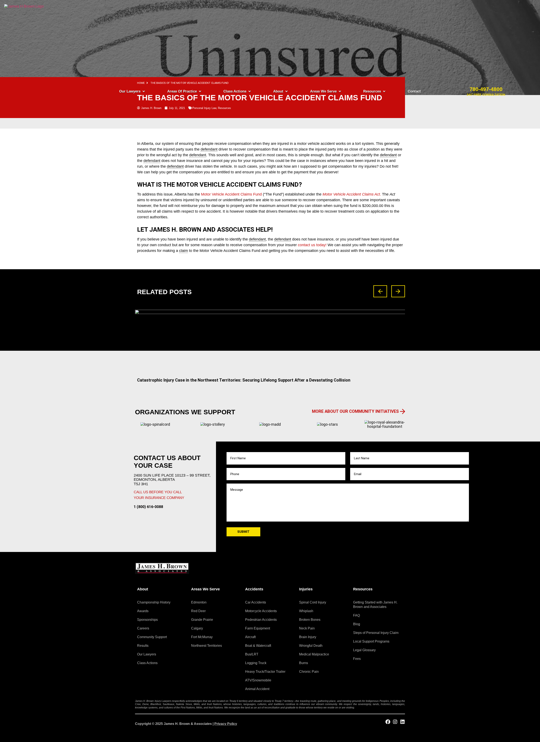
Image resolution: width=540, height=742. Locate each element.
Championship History (153, 602)
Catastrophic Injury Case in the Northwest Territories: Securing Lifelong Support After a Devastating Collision (243, 380)
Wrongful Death (311, 645)
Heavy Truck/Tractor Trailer (265, 671)
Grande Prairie (202, 619)
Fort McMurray (202, 637)
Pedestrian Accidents (261, 619)
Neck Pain (307, 628)
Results (142, 645)
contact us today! (313, 245)
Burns (303, 663)
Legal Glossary (364, 650)
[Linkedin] (402, 721)
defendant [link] (257, 239)
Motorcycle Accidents (261, 611)
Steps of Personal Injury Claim (375, 633)
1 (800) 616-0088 (148, 506)
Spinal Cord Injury (312, 602)
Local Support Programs (371, 641)
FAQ (356, 615)
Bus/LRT (251, 654)
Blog (356, 624)
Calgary (197, 628)
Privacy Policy (225, 724)
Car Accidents (255, 602)
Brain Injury (307, 637)
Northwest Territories (206, 645)
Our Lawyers (146, 654)
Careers (143, 628)
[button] (380, 291)
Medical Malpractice (314, 654)
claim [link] (183, 251)
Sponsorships (147, 619)
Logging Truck (255, 663)
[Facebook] (387, 721)
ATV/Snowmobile (258, 680)
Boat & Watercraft (258, 645)
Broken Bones (309, 619)
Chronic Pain (309, 671)
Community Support (152, 637)
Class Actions (147, 663)
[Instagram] (395, 721)
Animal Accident (257, 689)
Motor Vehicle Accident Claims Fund (232, 194)
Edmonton (199, 602)
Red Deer (198, 611)
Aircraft (250, 637)
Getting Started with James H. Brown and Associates (375, 605)
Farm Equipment (257, 628)
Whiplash (306, 611)
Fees (357, 658)
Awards (142, 611)
